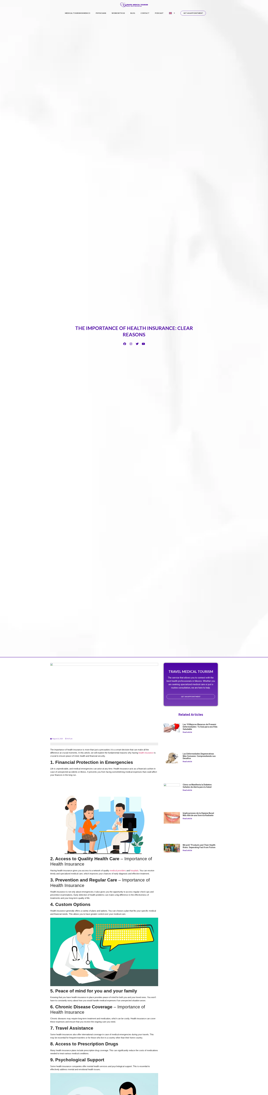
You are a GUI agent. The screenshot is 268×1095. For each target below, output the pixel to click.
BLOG (132, 13)
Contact (145, 13)
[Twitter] (137, 344)
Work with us (118, 13)
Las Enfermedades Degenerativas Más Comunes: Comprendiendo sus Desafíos (199, 756)
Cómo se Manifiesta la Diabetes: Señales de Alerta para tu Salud (197, 786)
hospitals (134, 870)
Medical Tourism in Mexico (77, 13)
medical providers (118, 870)
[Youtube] (143, 344)
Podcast (159, 13)
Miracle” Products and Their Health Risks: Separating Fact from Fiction (199, 846)
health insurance (146, 753)
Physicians (101, 13)
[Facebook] (124, 344)
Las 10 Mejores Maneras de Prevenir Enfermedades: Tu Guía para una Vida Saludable (200, 726)
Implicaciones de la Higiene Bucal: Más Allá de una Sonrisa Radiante (198, 814)
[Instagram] (131, 344)
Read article (187, 732)
